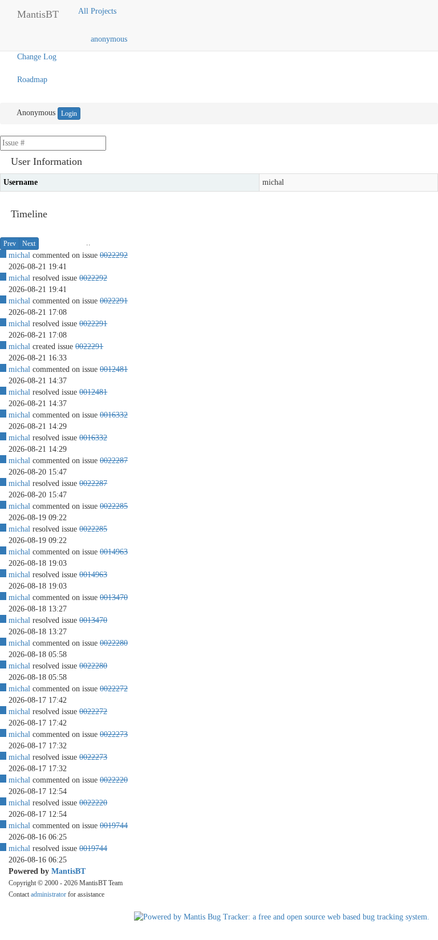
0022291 (114, 301)
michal (19, 255)
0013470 (114, 597)
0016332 (114, 415)
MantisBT (68, 871)
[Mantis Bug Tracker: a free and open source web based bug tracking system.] (281, 917)
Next (28, 244)
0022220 (114, 780)
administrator (48, 894)
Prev (9, 244)
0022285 (114, 506)
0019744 (114, 825)
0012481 (114, 369)
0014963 (114, 552)
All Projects (98, 11)
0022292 (114, 255)
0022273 (114, 734)
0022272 (114, 688)
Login (69, 114)
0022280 (114, 643)
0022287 (114, 460)
